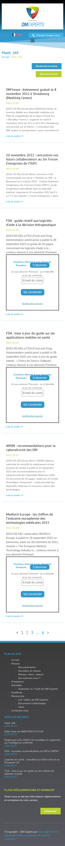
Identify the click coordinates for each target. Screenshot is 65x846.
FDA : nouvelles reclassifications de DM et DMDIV (31, 751)
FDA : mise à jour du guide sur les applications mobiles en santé (30, 335)
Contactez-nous (20, 710)
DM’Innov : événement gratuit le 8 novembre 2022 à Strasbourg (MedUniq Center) (31, 93)
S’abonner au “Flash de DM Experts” (38, 688)
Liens (21, 707)
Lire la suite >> (14, 136)
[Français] (14, 35)
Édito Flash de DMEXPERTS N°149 (23, 731)
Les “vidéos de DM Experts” (33, 699)
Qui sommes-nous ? (29, 678)
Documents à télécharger (32, 703)
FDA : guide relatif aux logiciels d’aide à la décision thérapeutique (31, 222)
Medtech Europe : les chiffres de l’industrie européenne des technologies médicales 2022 (29, 518)
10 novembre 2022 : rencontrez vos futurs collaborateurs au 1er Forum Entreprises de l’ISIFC (32, 159)
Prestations (17, 681)
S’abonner (40, 265)
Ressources (17, 696)
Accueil (5, 57)
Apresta (42, 831)
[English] (20, 35)
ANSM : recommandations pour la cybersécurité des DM (30, 447)
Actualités (16, 685)
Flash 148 (9, 723)
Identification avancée (32, 303)
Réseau (15, 663)
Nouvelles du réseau (29, 670)
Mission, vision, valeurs (31, 674)
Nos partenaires (27, 667)
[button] (32, 40)
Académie (16, 692)
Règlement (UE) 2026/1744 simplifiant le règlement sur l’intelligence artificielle (32, 741)
